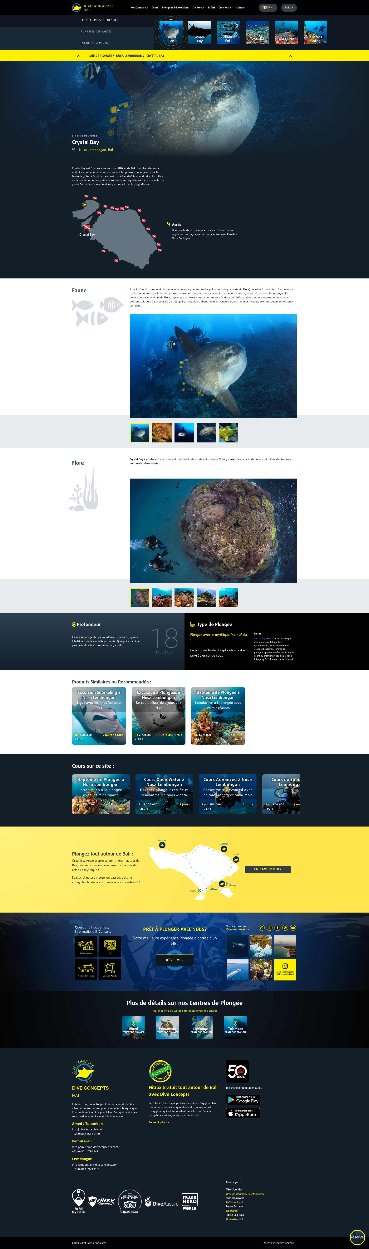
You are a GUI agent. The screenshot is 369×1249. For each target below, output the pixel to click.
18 (164, 638)
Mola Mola (242, 290)
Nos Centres (137, 8)
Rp (77, 735)
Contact (240, 8)
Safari (211, 8)
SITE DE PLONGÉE (85, 136)
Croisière (224, 8)
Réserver (357, 1237)
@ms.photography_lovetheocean (245, 1193)
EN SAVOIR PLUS (267, 869)
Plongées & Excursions (175, 8)
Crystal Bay (136, 459)
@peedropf (232, 1210)
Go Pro (197, 8)
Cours (155, 8)
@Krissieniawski (235, 1202)
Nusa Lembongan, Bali (96, 150)
